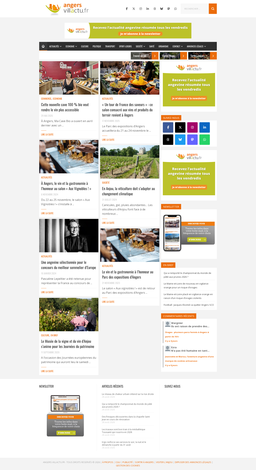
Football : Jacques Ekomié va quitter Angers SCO (189, 304)
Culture (84, 46)
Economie (70, 46)
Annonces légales (195, 46)
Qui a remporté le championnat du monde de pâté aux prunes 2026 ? (127, 405)
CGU (117, 462)
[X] (133, 8)
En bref (54, 335)
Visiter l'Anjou (164, 462)
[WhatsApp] (175, 8)
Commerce (46, 98)
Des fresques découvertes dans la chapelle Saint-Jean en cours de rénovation (126, 418)
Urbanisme (163, 46)
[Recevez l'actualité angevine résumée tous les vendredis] (128, 30)
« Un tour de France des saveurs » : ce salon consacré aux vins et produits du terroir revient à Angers (127, 110)
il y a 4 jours (171, 341)
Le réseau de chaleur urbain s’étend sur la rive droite (128, 394)
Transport (110, 46)
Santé (151, 46)
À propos (107, 462)
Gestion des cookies (128, 465)
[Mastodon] (168, 8)
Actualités (54, 46)
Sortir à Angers (144, 462)
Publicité (127, 462)
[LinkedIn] (147, 8)
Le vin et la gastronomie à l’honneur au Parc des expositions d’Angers (127, 274)
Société (139, 46)
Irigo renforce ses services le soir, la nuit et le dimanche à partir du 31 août (124, 443)
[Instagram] (140, 8)
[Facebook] (127, 8)
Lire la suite (47, 134)
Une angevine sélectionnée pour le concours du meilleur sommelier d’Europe (68, 264)
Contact (176, 46)
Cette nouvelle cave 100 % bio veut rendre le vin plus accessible (65, 107)
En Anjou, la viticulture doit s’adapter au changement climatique (128, 191)
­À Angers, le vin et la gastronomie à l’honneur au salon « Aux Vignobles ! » (66, 185)
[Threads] (154, 8)
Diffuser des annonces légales (193, 462)
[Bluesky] (161, 8)
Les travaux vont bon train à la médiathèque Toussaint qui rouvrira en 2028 (123, 431)
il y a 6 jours (171, 365)
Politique (97, 46)
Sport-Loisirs (125, 46)
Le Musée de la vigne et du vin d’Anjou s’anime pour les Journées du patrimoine (67, 343)
